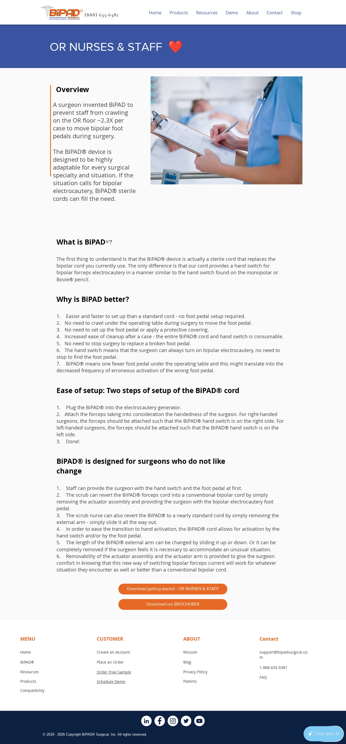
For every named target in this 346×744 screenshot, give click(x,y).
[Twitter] (186, 721)
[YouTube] (199, 721)
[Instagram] (173, 721)
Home (25, 652)
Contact (269, 638)
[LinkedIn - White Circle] (146, 721)
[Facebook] (159, 721)
